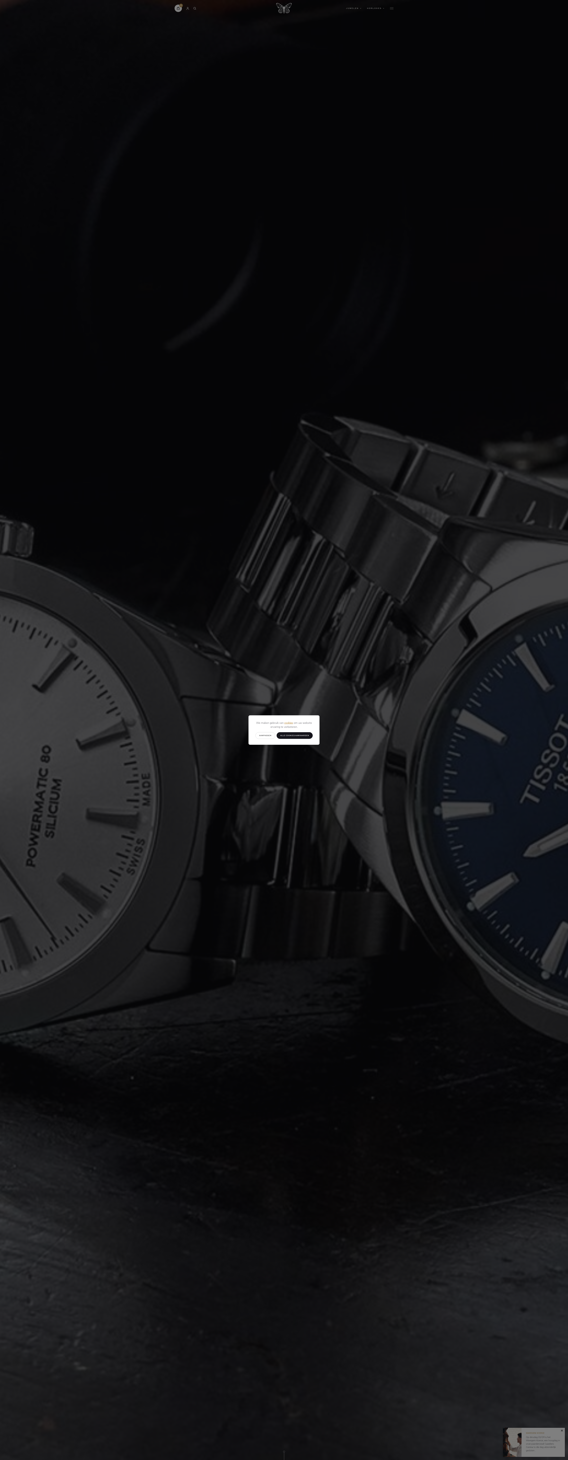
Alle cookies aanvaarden (294, 735)
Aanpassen (265, 735)
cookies (288, 723)
